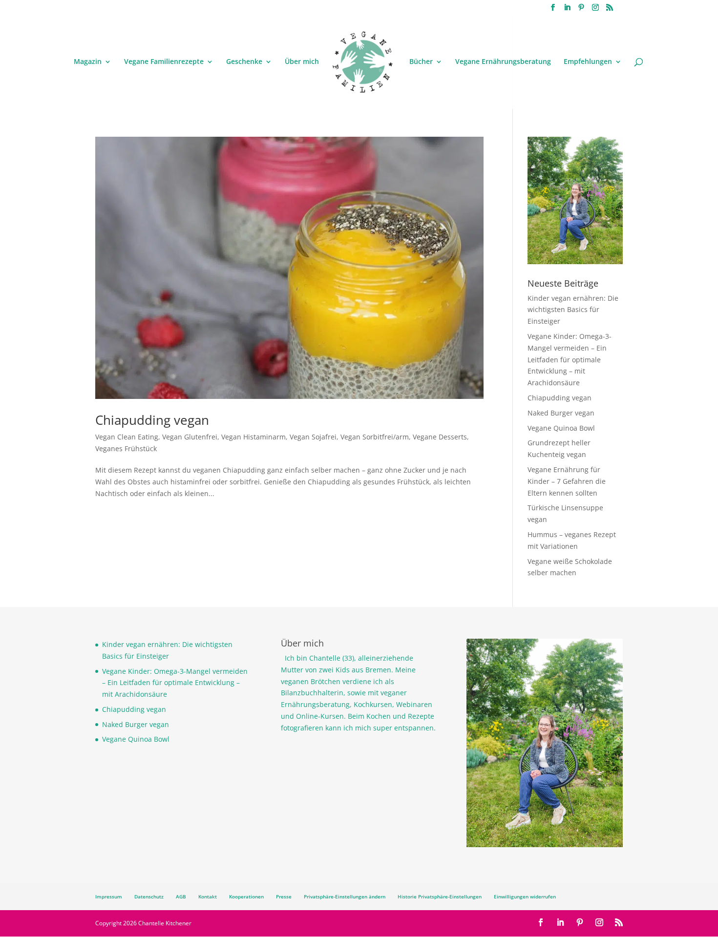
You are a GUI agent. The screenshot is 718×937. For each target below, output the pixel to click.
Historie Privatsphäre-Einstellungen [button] (440, 896)
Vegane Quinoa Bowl (561, 428)
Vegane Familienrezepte (164, 62)
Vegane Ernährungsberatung (503, 62)
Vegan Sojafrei (313, 436)
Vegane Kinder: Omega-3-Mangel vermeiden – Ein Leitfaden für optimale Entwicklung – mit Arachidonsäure (570, 359)
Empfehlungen (588, 62)
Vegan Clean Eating (126, 436)
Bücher (421, 62)
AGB (181, 896)
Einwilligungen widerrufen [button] (525, 896)
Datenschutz (149, 896)
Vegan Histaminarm (253, 436)
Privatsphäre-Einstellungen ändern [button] (344, 896)
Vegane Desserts (440, 436)
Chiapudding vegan (152, 420)
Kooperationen (246, 896)
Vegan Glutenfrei (189, 436)
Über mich (302, 62)
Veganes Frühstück (126, 448)
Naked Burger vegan (561, 412)
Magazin (88, 62)
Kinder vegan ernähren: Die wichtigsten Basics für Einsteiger (573, 309)
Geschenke (244, 62)
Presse (284, 896)
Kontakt (207, 896)
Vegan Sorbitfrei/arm (374, 436)
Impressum (108, 896)
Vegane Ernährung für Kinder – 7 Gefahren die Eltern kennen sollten (567, 481)
